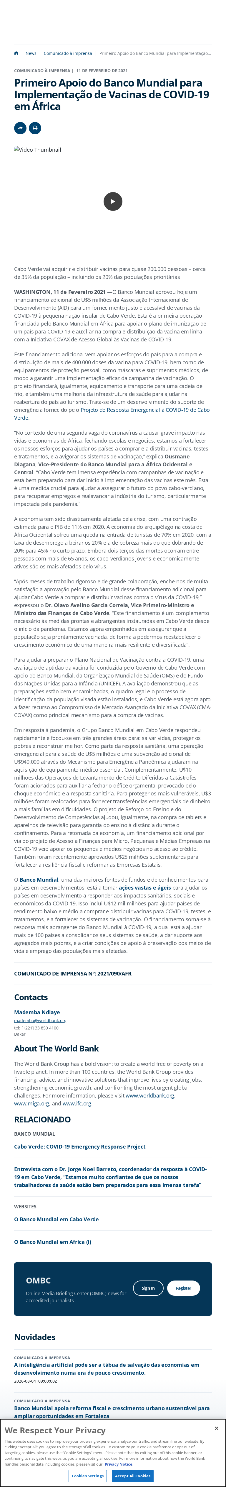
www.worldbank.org (150, 1095)
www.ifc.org (77, 1103)
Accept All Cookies (132, 1475)
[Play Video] (113, 201)
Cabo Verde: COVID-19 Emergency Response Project (79, 1146)
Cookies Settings (88, 1475)
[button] (35, 128)
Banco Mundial (39, 879)
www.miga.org (31, 1103)
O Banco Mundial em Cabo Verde (56, 1219)
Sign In (148, 1288)
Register (183, 1288)
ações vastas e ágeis (145, 887)
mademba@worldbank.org (40, 1020)
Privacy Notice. (119, 1464)
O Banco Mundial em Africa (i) (52, 1241)
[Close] (216, 1428)
